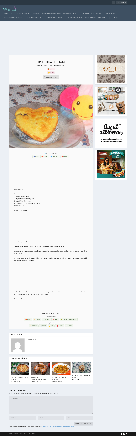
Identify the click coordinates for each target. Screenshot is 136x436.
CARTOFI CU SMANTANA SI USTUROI (19, 378)
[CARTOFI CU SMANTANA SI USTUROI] (20, 368)
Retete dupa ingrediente (13, 18)
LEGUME (37, 319)
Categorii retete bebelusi (91, 13)
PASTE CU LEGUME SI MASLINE (59, 378)
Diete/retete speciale (34, 18)
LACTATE (46, 319)
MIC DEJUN (33, 326)
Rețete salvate (113, 18)
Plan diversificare (70, 13)
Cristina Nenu (36, 434)
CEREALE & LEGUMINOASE (68, 319)
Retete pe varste (111, 13)
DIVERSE (69, 326)
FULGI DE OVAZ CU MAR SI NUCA (81, 376)
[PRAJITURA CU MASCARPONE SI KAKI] (40, 368)
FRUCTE (28, 319)
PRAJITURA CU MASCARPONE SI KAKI (38, 378)
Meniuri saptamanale (55, 18)
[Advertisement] (64, 38)
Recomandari (90, 18)
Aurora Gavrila (47, 66)
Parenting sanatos (75, 18)
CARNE (55, 319)
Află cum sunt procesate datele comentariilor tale (58, 427)
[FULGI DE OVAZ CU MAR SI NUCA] (81, 367)
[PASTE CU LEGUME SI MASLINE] (61, 368)
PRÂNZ (43, 326)
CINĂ (51, 326)
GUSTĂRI (59, 326)
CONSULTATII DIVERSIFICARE (20, 13)
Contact (101, 18)
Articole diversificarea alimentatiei (47, 13)
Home (6, 13)
